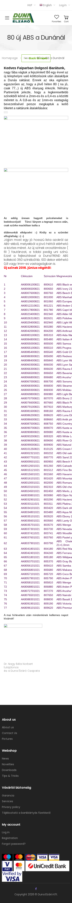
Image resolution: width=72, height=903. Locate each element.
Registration (10, 838)
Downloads (9, 770)
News (5, 758)
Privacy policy (11, 807)
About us (8, 727)
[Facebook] (36, 888)
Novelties (8, 764)
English (47, 5)
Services (7, 801)
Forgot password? (14, 844)
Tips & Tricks (10, 776)
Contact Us (9, 733)
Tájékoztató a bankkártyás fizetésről (26, 813)
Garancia (8, 795)
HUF (29, 5)
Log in (63, 5)
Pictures (7, 739)
